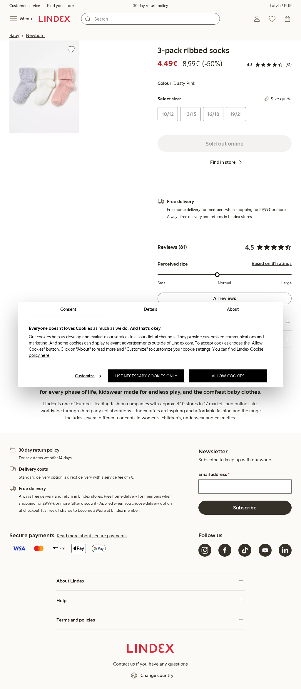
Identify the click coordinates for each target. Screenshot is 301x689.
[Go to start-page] (54, 19)
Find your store (60, 5)
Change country (157, 675)
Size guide (281, 99)
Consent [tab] (68, 309)
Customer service (24, 5)
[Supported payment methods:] (102, 549)
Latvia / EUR (281, 5)
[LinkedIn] (285, 550)
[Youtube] (265, 550)
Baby (14, 35)
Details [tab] (150, 309)
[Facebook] (224, 550)
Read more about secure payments (92, 535)
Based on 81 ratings (272, 263)
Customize (85, 376)
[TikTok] (244, 550)
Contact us (124, 664)
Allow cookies (228, 376)
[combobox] (150, 19)
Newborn (35, 35)
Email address (214, 474)
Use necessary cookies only (146, 376)
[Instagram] (204, 550)
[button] (44, 86)
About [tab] (233, 309)
